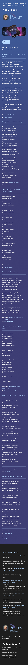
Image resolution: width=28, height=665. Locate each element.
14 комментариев (8, 322)
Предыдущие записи (7, 538)
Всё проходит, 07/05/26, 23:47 (12, 476)
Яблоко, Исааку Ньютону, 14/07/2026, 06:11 (11, 190)
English (10, 114)
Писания (10, 386)
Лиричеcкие (11, 469)
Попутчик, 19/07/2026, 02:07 (12, 122)
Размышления (19, 317)
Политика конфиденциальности (9, 652)
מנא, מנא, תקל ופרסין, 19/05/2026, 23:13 (13, 327)
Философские (5, 319)
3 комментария (8, 533)
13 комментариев (8, 267)
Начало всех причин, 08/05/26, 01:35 (15, 555)
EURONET (15, 657)
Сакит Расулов (6, 580)
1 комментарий (8, 471)
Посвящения (16, 114)
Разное (17, 182)
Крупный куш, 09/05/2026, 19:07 (13, 395)
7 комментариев (8, 117)
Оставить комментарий (10, 391)
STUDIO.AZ (13, 655)
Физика (17, 264)
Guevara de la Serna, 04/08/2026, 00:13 (13, 55)
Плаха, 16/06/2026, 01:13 (10, 272)
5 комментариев (8, 185)
